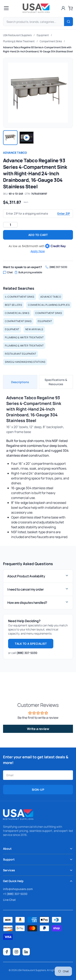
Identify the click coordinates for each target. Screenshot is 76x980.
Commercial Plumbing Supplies (49, 305)
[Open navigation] (6, 8)
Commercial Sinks (17, 313)
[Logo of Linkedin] (26, 951)
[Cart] (70, 8)
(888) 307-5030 (58, 267)
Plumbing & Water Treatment (19, 41)
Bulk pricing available (30, 272)
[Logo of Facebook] (6, 951)
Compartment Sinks (51, 41)
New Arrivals (34, 329)
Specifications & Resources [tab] (56, 382)
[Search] (68, 21)
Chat (10, 272)
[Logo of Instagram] (16, 951)
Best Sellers (13, 305)
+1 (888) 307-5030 (15, 894)
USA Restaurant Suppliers (17, 35)
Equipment (43, 35)
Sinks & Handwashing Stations (25, 362)
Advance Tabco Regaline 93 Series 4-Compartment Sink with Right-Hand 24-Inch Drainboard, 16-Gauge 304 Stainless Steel (38, 49)
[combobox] (38, 21)
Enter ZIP (63, 213)
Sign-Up (38, 789)
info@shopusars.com (18, 889)
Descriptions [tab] (20, 382)
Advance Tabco (15, 153)
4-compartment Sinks (19, 296)
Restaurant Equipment (20, 353)
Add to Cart (38, 235)
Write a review (38, 729)
